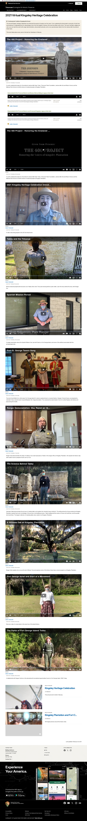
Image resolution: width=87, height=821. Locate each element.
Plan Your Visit (10, 10)
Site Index (47, 752)
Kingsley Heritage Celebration (60, 688)
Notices (27, 811)
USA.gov (66, 811)
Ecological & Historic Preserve (19, 7)
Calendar (76, 10)
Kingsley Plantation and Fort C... (61, 715)
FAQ (46, 750)
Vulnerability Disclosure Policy (52, 815)
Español (47, 754)
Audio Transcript (14, 106)
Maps (71, 10)
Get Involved (32, 10)
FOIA (6, 815)
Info (64, 10)
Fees (81, 10)
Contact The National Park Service (33, 813)
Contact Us (8, 759)
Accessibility (8, 811)
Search (71, 3)
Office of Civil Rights (69, 813)
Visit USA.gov (38, 818)
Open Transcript (9, 227)
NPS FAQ (27, 815)
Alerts (67, 10)
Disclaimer (47, 813)
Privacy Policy (9, 813)
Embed (6, 80)
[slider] (43, 76)
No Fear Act (48, 811)
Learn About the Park (21, 10)
